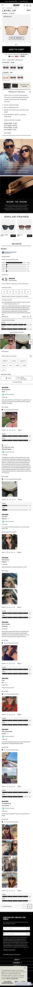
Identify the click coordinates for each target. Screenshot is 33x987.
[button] (14, 240)
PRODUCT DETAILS (16, 92)
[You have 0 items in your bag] (30, 5)
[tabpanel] (16, 29)
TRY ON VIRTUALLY (16, 38)
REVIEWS (16, 244)
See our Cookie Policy (12, 978)
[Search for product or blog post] (24, 5)
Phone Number (8, 931)
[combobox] (4, 933)
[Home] (16, 5)
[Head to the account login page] (27, 5)
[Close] (25, 968)
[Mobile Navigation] (2, 5)
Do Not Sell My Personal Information (11, 954)
